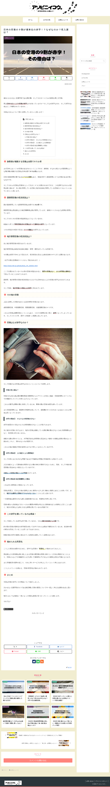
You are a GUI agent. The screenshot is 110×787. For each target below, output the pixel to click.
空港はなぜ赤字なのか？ (32, 134)
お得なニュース (9, 609)
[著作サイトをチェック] (34, 661)
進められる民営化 (30, 151)
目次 (27, 119)
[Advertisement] (38, 90)
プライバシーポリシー (101, 781)
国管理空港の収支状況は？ (33, 126)
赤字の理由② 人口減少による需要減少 (38, 142)
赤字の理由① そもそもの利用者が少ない (39, 140)
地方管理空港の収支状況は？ (34, 128)
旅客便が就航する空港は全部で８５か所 (37, 123)
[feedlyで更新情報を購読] (38, 661)
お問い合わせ (90, 781)
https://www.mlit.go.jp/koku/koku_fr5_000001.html (21, 266)
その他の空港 (29, 131)
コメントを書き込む (38, 760)
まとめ (27, 154)
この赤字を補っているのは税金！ (35, 148)
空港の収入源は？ (31, 137)
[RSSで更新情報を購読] (42, 661)
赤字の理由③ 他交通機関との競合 (36, 145)
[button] (66, 78)
